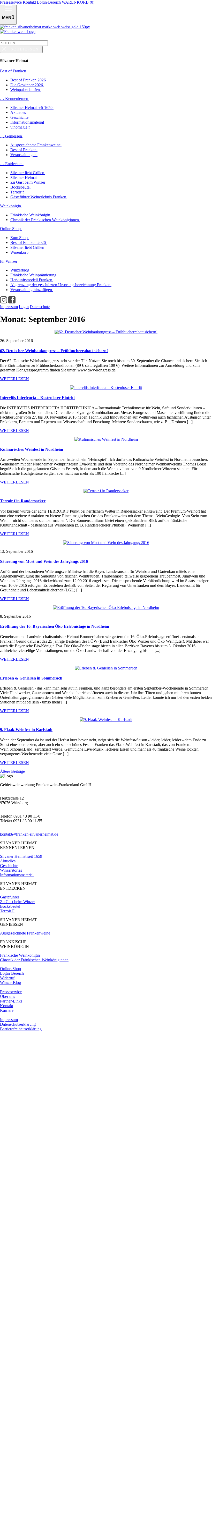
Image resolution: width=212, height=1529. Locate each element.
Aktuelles (8, 861)
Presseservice (11, 2)
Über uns (7, 996)
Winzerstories (11, 870)
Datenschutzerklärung (18, 1024)
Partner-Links (11, 1001)
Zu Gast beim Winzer (17, 901)
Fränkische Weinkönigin (20, 955)
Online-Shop (10, 968)
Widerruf (7, 978)
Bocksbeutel (10, 906)
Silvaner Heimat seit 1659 (21, 856)
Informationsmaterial (17, 875)
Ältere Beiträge (12, 771)
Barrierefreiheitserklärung (21, 1029)
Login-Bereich (49, 2)
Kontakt (30, 2)
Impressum (9, 1019)
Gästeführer (9, 897)
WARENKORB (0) (78, 2)
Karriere (6, 1010)
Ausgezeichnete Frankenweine (25, 933)
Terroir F (7, 911)
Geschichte (9, 865)
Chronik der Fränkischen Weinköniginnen (34, 960)
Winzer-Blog (10, 982)
